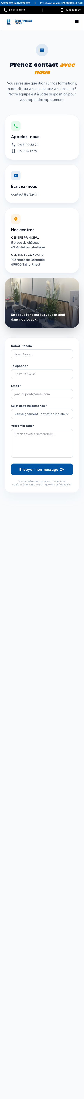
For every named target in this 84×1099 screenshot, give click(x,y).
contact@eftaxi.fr (25, 194)
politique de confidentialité (55, 484)
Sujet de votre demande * (29, 405)
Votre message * (23, 425)
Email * (16, 385)
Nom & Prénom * (22, 346)
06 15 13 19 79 (27, 151)
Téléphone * (19, 366)
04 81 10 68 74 (27, 145)
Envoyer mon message (42, 469)
